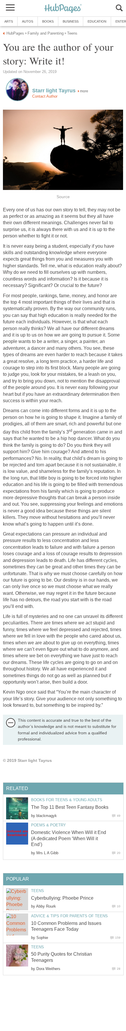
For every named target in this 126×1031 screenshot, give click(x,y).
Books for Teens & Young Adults (66, 800)
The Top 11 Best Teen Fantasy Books (69, 807)
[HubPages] (63, 9)
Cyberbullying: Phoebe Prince (62, 898)
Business (71, 21)
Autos (27, 21)
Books (48, 21)
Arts (8, 21)
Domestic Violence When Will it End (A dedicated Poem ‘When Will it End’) (68, 838)
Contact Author (44, 96)
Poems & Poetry (48, 825)
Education (97, 21)
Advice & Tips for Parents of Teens (69, 916)
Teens (37, 891)
